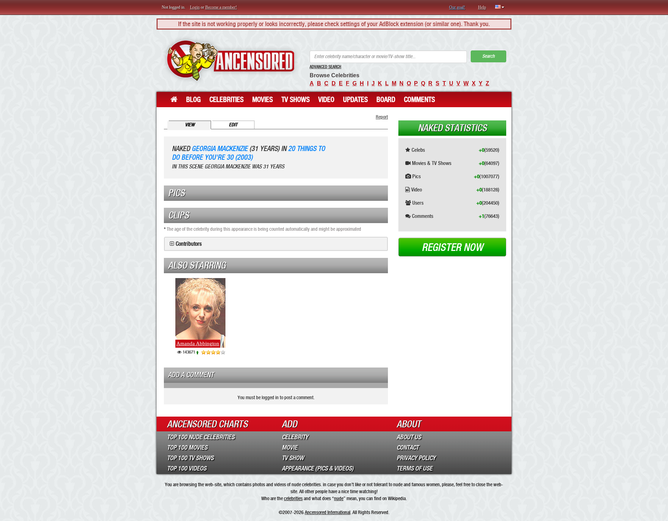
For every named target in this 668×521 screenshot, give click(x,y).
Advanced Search (325, 66)
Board (385, 99)
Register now (452, 247)
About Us (409, 437)
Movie (289, 447)
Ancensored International (327, 512)
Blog (193, 99)
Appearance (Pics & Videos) (317, 468)
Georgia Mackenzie (220, 148)
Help (482, 7)
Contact (408, 447)
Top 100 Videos (186, 468)
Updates (355, 99)
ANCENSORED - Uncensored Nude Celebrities (230, 61)
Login (195, 7)
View (189, 125)
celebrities (293, 498)
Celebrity (295, 437)
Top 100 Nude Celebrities (200, 437)
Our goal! (457, 7)
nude (338, 498)
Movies (262, 99)
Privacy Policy (416, 458)
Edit (233, 125)
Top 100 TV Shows (190, 458)
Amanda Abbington (197, 343)
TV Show (293, 458)
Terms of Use (414, 468)
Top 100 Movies (187, 447)
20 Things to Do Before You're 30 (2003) (248, 153)
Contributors (189, 244)
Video (326, 99)
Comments (419, 99)
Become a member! (221, 7)
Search (488, 56)
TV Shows (295, 99)
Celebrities (226, 99)
